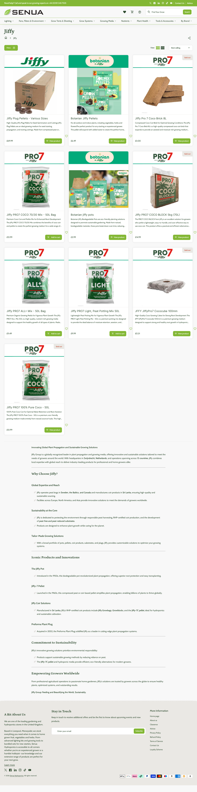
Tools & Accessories (166, 21)
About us (153, 720)
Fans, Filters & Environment (32, 21)
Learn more (9, 765)
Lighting (9, 21)
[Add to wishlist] (66, 136)
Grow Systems (87, 21)
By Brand (186, 21)
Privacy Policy (155, 733)
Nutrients (126, 21)
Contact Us (179, 3)
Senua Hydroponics (16, 776)
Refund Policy (155, 737)
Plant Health (144, 21)
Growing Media (108, 21)
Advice (190, 3)
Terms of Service (156, 741)
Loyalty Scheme (156, 749)
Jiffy (15, 38)
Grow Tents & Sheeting (63, 21)
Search (187, 12)
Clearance (154, 724)
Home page (154, 716)
